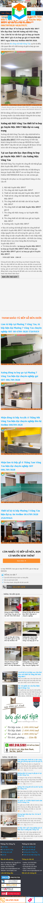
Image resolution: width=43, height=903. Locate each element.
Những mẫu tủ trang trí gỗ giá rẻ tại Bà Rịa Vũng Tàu (30, 774)
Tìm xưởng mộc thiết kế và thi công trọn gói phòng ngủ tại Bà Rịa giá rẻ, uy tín (30, 761)
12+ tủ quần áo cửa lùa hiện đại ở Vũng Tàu (29, 687)
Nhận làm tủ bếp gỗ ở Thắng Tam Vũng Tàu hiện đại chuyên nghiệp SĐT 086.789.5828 (21, 466)
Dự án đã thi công (7, 849)
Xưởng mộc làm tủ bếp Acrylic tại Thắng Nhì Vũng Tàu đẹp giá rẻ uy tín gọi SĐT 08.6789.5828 (30, 640)
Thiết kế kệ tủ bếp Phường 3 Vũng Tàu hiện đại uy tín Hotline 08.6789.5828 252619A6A (20, 514)
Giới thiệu (5, 847)
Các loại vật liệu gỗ (29, 847)
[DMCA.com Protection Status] (11, 879)
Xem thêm (20, 561)
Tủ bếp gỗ (6, 17)
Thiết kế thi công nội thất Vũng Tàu (19, 11)
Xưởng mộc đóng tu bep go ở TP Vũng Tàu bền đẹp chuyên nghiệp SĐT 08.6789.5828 (31, 664)
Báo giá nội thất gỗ (29, 849)
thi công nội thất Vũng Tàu (20, 44)
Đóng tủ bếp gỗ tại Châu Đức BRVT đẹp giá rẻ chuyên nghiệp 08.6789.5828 (31, 614)
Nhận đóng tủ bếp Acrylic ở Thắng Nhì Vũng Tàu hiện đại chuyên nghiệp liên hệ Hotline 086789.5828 (21, 421)
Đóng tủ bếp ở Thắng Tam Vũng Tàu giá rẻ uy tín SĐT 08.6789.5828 (13, 614)
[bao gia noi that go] (22, 753)
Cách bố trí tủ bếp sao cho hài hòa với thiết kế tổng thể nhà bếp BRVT (30, 674)
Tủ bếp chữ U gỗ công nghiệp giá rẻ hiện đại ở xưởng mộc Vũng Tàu (30, 829)
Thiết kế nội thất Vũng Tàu (31, 855)
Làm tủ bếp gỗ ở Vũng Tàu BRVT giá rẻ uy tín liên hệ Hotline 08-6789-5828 (12, 639)
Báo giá (30, 22)
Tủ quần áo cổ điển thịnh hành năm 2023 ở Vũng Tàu (30, 801)
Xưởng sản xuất (8, 22)
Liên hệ (21, 22)
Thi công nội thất (10, 13)
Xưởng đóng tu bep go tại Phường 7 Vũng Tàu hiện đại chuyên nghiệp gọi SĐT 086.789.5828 (19, 376)
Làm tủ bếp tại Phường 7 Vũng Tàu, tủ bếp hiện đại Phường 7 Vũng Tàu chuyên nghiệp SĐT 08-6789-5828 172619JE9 (21, 328)
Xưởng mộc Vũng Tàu (30, 852)
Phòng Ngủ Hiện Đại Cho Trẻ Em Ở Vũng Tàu (29, 815)
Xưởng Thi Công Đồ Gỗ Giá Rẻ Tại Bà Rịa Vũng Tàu (30, 788)
